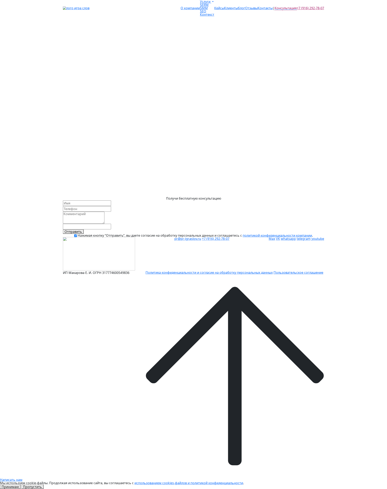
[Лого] (76, 8)
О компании (190, 8)
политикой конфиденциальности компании (277, 235)
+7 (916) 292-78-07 (310, 8)
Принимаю (10, 487)
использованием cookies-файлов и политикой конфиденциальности (188, 483)
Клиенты (231, 8)
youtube (317, 238)
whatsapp (288, 238)
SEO (203, 11)
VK (278, 238)
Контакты (265, 8)
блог (241, 8)
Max (272, 238)
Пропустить (32, 487)
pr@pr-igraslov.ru (187, 238)
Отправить (73, 231)
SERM (204, 5)
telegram (304, 238)
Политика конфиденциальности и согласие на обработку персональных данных (209, 272)
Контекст (207, 14)
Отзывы (251, 8)
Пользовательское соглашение (298, 272)
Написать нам (11, 479)
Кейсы (219, 8)
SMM (204, 8)
